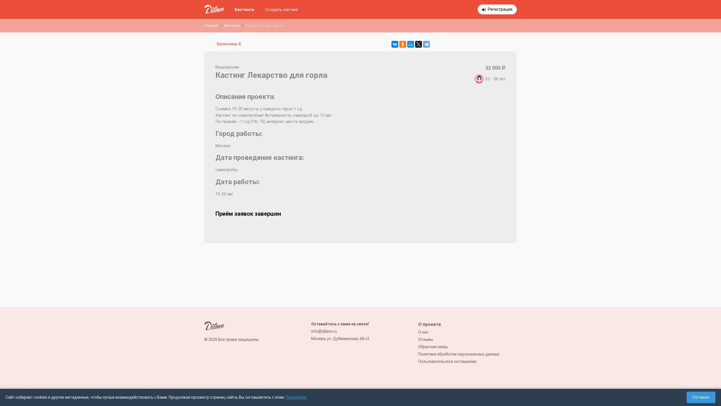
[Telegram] (426, 44)
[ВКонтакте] (394, 44)
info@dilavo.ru (324, 331)
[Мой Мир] (410, 44)
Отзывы (425, 339)
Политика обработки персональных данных (458, 354)
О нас (423, 332)
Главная (211, 25)
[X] (418, 44)
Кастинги (244, 9)
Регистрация (500, 9)
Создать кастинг (281, 9)
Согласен (701, 397)
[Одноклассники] (402, 44)
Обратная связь (433, 347)
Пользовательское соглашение (447, 361)
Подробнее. (296, 397)
